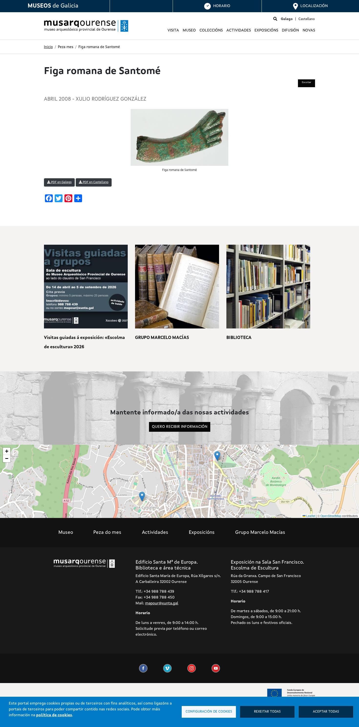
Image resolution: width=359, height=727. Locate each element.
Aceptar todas (326, 711)
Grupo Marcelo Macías (260, 532)
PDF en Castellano (95, 182)
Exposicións (202, 532)
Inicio (48, 47)
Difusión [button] (290, 30)
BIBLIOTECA (239, 338)
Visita (173, 30)
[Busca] (275, 19)
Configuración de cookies (209, 711)
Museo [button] (189, 30)
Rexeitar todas (267, 711)
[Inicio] (84, 26)
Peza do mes (107, 532)
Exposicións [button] (266, 30)
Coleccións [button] (211, 30)
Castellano (306, 19)
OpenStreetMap (330, 516)
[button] (217, 456)
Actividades (238, 30)
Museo (65, 532)
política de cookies (54, 715)
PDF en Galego (61, 182)
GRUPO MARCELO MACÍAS (162, 338)
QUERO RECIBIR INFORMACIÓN (179, 427)
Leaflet (310, 516)
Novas (309, 30)
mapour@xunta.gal (161, 603)
